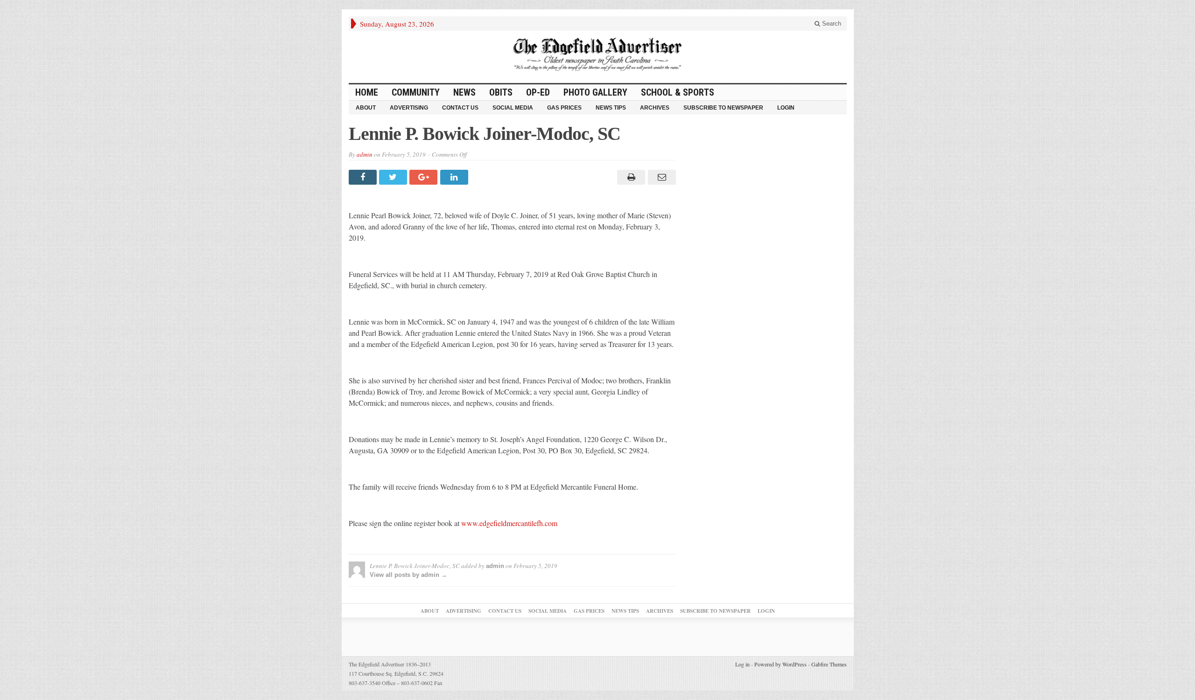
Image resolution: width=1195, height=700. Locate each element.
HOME (366, 92)
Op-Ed (538, 92)
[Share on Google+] (424, 177)
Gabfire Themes (829, 664)
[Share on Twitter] (394, 177)
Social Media (512, 107)
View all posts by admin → (408, 574)
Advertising (409, 107)
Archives (654, 107)
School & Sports (677, 92)
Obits (501, 92)
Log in (742, 664)
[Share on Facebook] (364, 177)
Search (830, 23)
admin (365, 154)
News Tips (611, 107)
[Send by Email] (660, 177)
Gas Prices (564, 107)
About (366, 107)
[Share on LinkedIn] (455, 177)
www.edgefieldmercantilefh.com (509, 523)
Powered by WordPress (780, 664)
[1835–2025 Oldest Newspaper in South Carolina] (597, 54)
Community (416, 92)
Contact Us (460, 107)
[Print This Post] (630, 177)
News (464, 92)
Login (785, 107)
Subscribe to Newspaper (723, 107)
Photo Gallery (595, 92)
